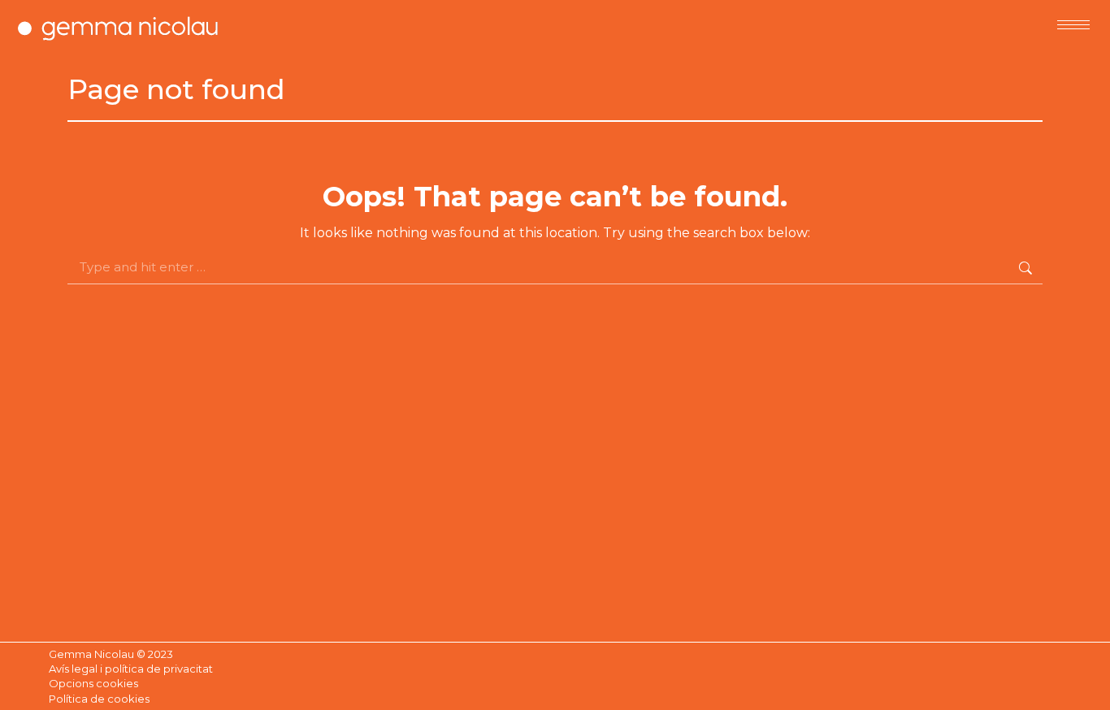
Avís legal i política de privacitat (131, 668)
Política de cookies (99, 698)
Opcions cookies (93, 683)
